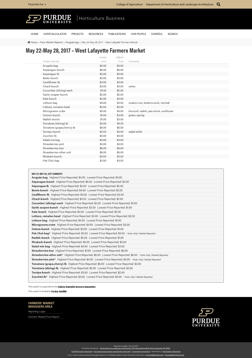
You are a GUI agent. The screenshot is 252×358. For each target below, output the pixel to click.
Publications (117, 34)
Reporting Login (36, 311)
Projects (77, 34)
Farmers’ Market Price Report (43, 316)
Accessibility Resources (174, 355)
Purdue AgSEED (59, 291)
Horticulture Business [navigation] (102, 18)
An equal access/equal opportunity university (112, 351)
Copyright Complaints (141, 351)
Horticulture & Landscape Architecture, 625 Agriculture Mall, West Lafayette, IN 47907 (135, 348)
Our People (138, 34)
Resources (96, 34)
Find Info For (36, 4)
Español (157, 34)
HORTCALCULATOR (55, 34)
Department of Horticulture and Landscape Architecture (179, 4)
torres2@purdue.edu (154, 355)
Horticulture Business (172, 351)
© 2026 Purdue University (81, 351)
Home (34, 34)
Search (173, 34)
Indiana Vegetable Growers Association (76, 286)
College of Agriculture (129, 4)
